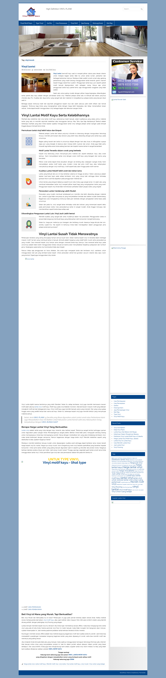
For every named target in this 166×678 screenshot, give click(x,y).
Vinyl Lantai (28, 66)
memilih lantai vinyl (125, 482)
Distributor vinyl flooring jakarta (119, 461)
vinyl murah (84, 664)
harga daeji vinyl (126, 463)
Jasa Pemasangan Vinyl (121, 410)
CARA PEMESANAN (34, 607)
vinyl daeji (140, 484)
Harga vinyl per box (120, 472)
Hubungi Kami (98, 23)
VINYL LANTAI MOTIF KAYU (77, 655)
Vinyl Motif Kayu (26, 23)
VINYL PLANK (39, 417)
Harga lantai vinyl (29, 664)
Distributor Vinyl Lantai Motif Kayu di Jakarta (128, 436)
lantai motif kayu (40, 664)
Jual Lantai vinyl (118, 474)
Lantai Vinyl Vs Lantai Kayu (122, 441)
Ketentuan (114, 475)
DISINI (72, 659)
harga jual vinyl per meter (129, 465)
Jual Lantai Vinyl (119, 445)
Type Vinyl (39, 23)
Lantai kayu (131, 476)
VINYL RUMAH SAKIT (50, 422)
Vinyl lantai (57, 73)
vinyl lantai (62, 664)
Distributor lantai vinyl (120, 460)
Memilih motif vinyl (52, 664)
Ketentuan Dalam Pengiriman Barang (126, 434)
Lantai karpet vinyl (121, 475)
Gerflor (49, 23)
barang (125, 458)
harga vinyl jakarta (126, 471)
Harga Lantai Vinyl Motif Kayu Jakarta (126, 438)
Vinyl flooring (117, 487)
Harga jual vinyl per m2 (117, 465)
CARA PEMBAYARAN (35, 609)
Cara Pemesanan (61, 23)
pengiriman (119, 484)
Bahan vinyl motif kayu (117, 458)
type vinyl (135, 484)
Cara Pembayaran (119, 401)
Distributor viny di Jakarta (136, 459)
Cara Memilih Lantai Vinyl (122, 443)
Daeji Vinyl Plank (119, 430)
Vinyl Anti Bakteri (119, 428)
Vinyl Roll (74, 23)
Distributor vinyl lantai (132, 461)
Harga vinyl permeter (131, 472)
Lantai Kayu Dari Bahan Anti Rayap (125, 432)
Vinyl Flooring (118, 447)
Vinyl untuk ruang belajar (97, 664)
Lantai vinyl (25, 430)
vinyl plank (141, 490)
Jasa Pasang (85, 23)
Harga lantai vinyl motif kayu (119, 469)
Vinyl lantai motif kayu (73, 664)
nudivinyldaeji (38, 69)
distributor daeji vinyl (132, 458)
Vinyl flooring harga (127, 487)
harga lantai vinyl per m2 (132, 469)
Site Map (109, 23)
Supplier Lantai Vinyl (127, 484)
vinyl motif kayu (48, 620)
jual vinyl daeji (128, 474)
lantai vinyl (38, 407)
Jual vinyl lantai (136, 474)
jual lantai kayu (140, 472)
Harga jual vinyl (136, 463)
